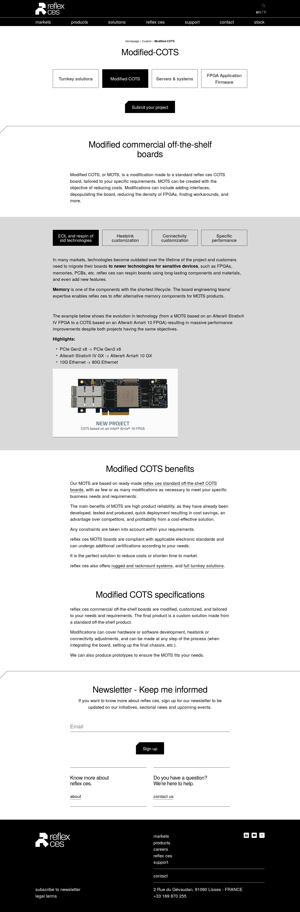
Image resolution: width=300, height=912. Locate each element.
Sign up (150, 748)
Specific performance (224, 237)
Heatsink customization (125, 237)
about (75, 796)
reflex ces (155, 22)
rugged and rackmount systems (142, 565)
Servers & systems (174, 78)
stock (259, 22)
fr (265, 12)
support (192, 22)
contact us (163, 796)
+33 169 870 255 (169, 896)
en (258, 12)
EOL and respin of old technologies (75, 237)
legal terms (46, 896)
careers (160, 849)
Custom (147, 41)
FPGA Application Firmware (224, 78)
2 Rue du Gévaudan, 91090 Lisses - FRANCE (198, 889)
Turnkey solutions (76, 78)
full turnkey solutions (204, 565)
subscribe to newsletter (57, 889)
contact (227, 22)
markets (43, 22)
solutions (117, 22)
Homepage (132, 41)
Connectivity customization (174, 237)
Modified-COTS (125, 78)
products (79, 22)
